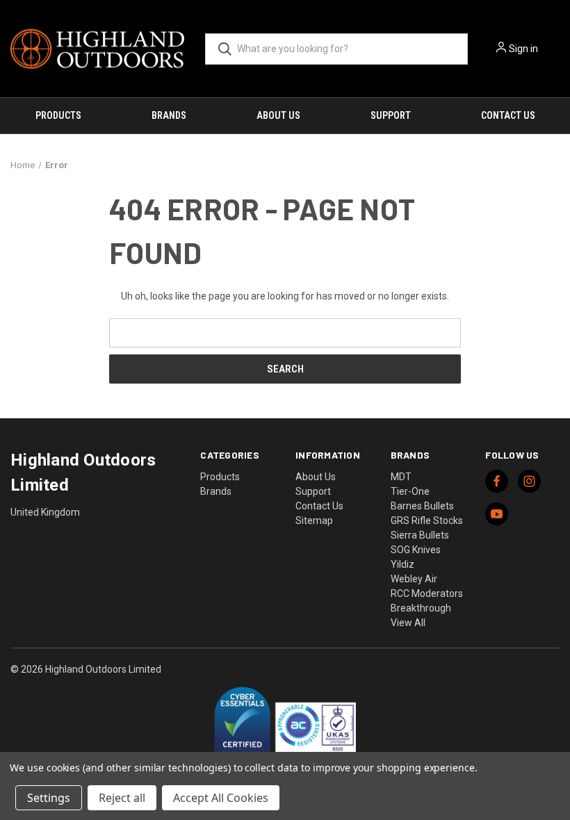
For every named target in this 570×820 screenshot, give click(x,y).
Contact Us (508, 115)
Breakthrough (421, 608)
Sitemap (314, 520)
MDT (401, 476)
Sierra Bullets (420, 535)
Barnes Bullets (422, 505)
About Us (278, 115)
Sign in (523, 48)
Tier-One (410, 491)
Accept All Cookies (220, 797)
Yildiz (402, 564)
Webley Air (414, 578)
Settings (48, 797)
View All (408, 622)
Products (58, 115)
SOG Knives (416, 549)
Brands (169, 115)
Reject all (122, 797)
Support (390, 115)
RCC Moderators (427, 593)
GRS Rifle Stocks (427, 520)
